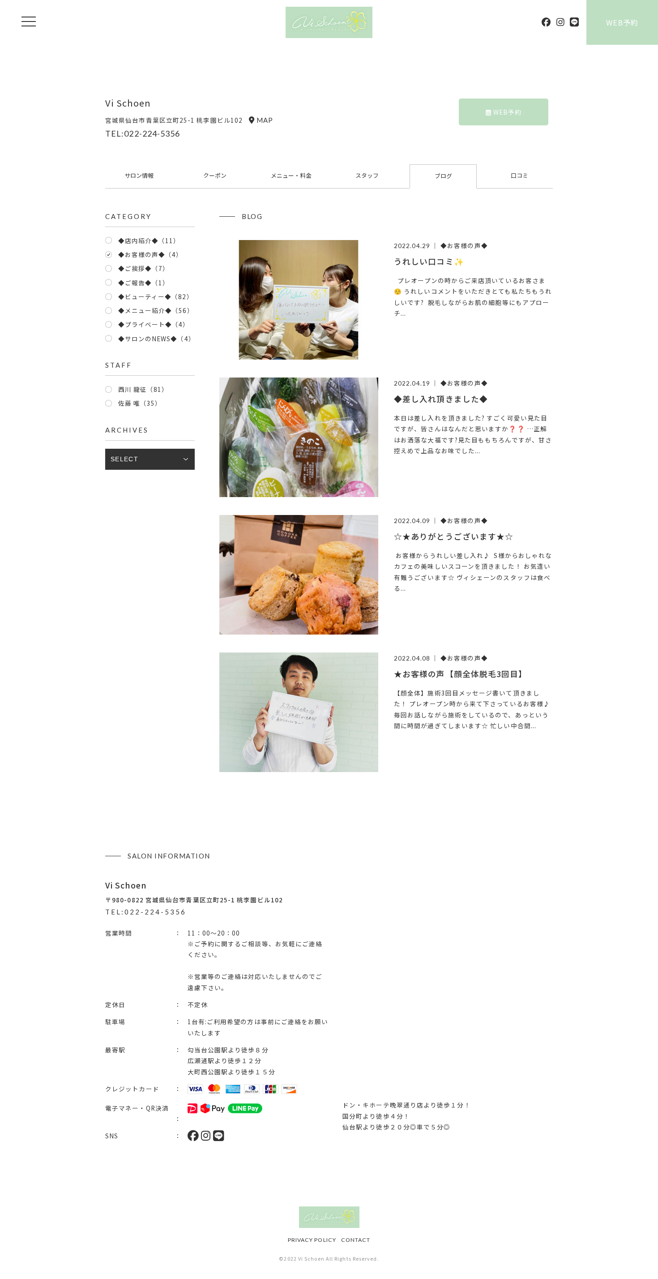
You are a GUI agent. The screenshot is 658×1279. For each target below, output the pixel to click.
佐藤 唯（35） (140, 403)
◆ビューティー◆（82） (155, 296)
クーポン (214, 175)
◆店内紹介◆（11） (149, 240)
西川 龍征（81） (143, 389)
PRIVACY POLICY (312, 1239)
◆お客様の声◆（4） (150, 254)
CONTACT (356, 1239)
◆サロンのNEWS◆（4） (156, 338)
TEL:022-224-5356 (142, 133)
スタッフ (367, 175)
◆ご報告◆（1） (144, 282)
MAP (264, 120)
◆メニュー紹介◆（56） (156, 310)
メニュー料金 (291, 175)
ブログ (443, 176)
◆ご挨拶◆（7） (144, 268)
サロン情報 (139, 175)
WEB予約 (622, 22)
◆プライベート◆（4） (154, 324)
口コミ (519, 175)
